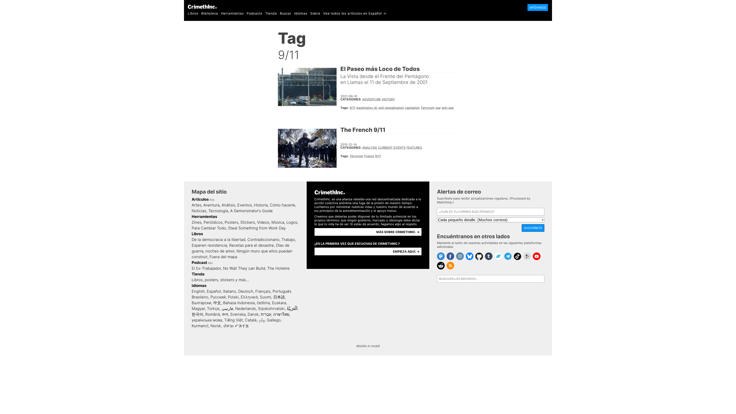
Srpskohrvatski (271, 308)
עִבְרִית (266, 314)
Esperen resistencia (209, 245)
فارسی (227, 308)
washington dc (367, 108)
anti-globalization (391, 108)
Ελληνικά (249, 297)
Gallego (274, 320)
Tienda (271, 13)
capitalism (412, 108)
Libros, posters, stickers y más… (220, 280)
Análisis (228, 205)
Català (250, 320)
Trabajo (288, 239)
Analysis (369, 148)
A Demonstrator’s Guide (251, 211)
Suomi (265, 297)
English (198, 291)
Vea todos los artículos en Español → (354, 13)
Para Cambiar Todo (209, 228)
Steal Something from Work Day (257, 228)
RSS (212, 199)
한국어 (197, 314)
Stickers (247, 222)
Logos (291, 222)
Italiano (229, 291)
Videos (263, 222)
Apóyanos (537, 7)
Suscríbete (533, 228)
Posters (231, 222)
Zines (196, 222)
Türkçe (213, 308)
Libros (193, 13)
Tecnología (218, 211)
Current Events (392, 148)
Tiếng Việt (233, 320)
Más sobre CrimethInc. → (398, 232)
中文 (217, 303)
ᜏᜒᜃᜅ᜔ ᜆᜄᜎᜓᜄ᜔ (236, 326)
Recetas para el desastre (251, 245)
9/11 (352, 108)
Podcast (199, 262)
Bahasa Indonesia (239, 303)
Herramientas (232, 13)
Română (212, 314)
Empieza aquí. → (406, 251)
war (438, 108)
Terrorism (428, 108)
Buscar (285, 13)
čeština (263, 303)
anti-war (448, 108)
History (388, 99)
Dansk (253, 314)
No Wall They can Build (244, 268)
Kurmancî (200, 326)
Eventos (244, 205)
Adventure (371, 99)
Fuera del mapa (223, 257)
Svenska (238, 314)
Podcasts (254, 13)
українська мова (207, 320)
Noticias (199, 211)
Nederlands (245, 308)
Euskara (279, 303)
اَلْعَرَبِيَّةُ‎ (292, 308)
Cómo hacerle (282, 205)
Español (214, 291)
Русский (218, 297)
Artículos (200, 199)
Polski (233, 297)
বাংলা (225, 314)
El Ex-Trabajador (206, 268)
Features (414, 148)
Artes (196, 205)
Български (201, 303)
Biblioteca (209, 13)
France (369, 156)
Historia (261, 205)
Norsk (215, 326)
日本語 (279, 297)
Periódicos (213, 222)
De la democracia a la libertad (218, 239)
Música (277, 222)
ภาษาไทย (281, 314)
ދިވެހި (262, 320)
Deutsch (245, 291)
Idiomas (300, 13)
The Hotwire (278, 268)
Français (262, 291)
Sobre (315, 13)
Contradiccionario (263, 239)
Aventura (211, 205)
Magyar (198, 308)
